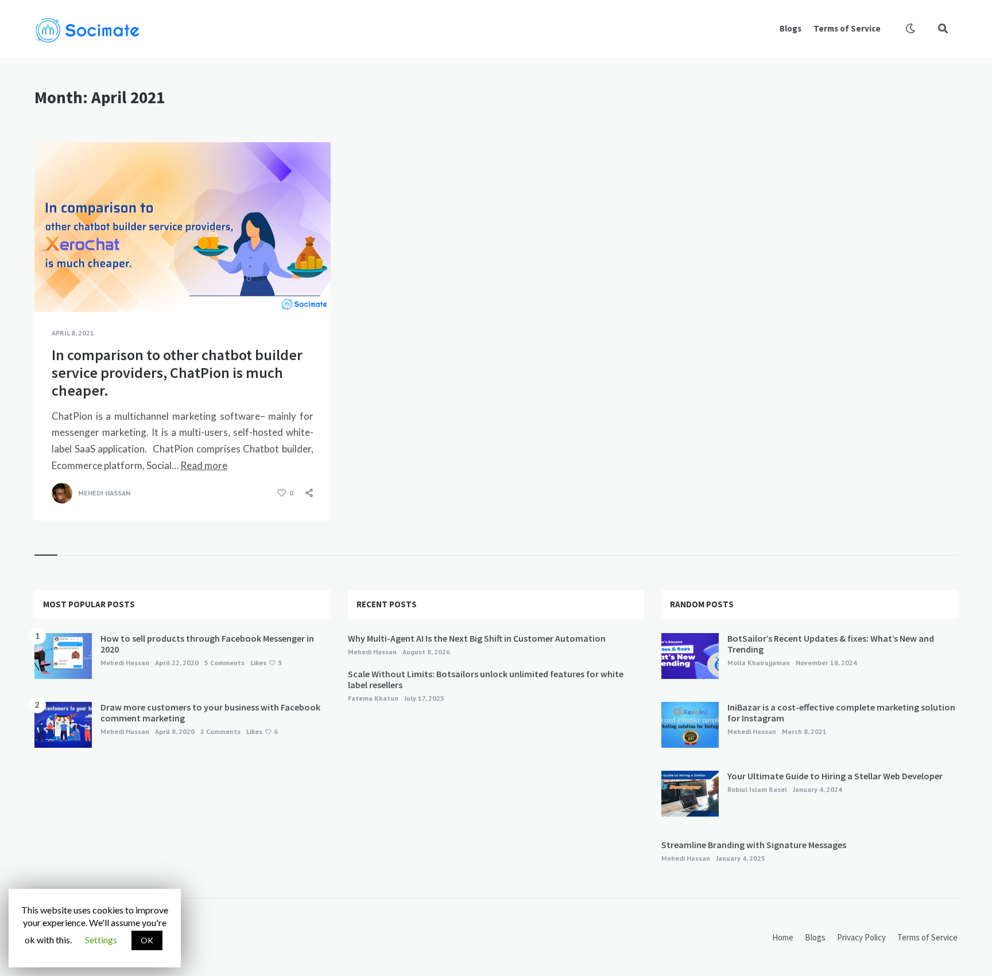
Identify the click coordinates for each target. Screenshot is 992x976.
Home (782, 937)
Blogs (790, 28)
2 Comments (220, 731)
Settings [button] (101, 939)
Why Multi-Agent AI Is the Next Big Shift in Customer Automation (477, 638)
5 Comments (224, 662)
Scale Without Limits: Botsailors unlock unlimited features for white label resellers (485, 679)
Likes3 (266, 662)
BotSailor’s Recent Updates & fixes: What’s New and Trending (830, 644)
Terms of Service (847, 28)
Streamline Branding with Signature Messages (753, 844)
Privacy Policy (861, 937)
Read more (203, 465)
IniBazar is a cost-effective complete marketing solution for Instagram (841, 712)
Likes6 (262, 731)
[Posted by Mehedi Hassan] (62, 493)
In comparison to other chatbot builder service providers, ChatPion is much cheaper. (177, 372)
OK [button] (147, 940)
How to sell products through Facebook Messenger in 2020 (207, 644)
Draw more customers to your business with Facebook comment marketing (210, 712)
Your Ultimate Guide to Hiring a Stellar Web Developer (835, 776)
